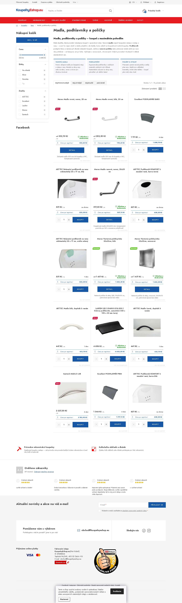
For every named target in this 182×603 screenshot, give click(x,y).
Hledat (110, 11)
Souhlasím (117, 591)
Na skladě (33, 70)
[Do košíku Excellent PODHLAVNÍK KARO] (155, 150)
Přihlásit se (157, 505)
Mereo (33, 110)
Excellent (33, 101)
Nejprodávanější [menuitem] (62, 83)
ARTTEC (33, 97)
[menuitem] (23, 20)
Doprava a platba (46, 2)
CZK (133, 2)
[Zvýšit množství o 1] (144, 150)
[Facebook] (144, 530)
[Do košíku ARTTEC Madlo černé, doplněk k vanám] (155, 359)
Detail (72, 150)
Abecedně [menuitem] (101, 83)
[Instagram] (149, 530)
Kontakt (34, 2)
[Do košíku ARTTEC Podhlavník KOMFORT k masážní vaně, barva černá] (155, 220)
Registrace (160, 2)
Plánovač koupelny (22, 2)
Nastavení (64, 599)
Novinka (33, 79)
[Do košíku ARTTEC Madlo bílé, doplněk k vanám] (80, 359)
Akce (33, 75)
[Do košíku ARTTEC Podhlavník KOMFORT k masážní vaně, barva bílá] (155, 424)
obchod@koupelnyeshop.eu (95, 530)
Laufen (33, 105)
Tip (33, 83)
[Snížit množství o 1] (134, 150)
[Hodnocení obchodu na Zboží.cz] (62, 562)
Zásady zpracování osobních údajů (102, 585)
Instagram (72, 585)
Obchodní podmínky (63, 2)
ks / (32, 40)
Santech (33, 114)
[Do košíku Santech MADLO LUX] (80, 424)
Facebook (65, 585)
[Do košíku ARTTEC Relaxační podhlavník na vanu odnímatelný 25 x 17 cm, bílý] (80, 219)
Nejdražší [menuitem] (89, 83)
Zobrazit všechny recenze (44, 472)
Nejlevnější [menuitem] (77, 83)
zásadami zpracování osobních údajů (134, 511)
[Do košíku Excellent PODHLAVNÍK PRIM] (118, 424)
